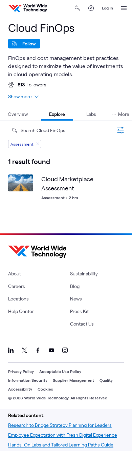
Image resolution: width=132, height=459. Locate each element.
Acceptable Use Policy (60, 371)
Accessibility (20, 389)
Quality (106, 380)
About (14, 273)
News (76, 298)
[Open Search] (77, 8)
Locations (18, 298)
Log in (107, 7)
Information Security (27, 380)
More (123, 114)
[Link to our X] (24, 350)
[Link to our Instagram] (65, 350)
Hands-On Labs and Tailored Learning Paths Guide (60, 444)
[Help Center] (91, 8)
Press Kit (79, 311)
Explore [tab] (57, 114)
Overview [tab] (18, 114)
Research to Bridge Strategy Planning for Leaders (60, 425)
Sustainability (84, 273)
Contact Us (82, 324)
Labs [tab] (91, 114)
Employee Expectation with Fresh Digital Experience (62, 435)
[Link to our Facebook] (38, 350)
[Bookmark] (26, 181)
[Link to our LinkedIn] (11, 350)
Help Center (21, 311)
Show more (20, 96)
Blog (75, 286)
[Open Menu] (124, 8)
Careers (16, 286)
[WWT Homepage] (27, 8)
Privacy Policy (21, 371)
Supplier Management (73, 380)
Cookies (45, 389)
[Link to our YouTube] (51, 350)
